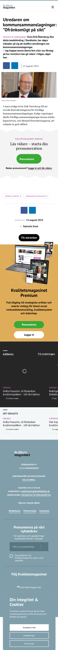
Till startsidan (29, 237)
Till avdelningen (46, 354)
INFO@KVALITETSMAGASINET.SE (36, 495)
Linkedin (29, 580)
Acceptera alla (29, 627)
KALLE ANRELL (29, 480)
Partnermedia (29, 510)
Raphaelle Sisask (30, 226)
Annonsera (44, 510)
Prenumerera (27, 159)
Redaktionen (15, 510)
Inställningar (29, 635)
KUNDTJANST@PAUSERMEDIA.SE (35, 491)
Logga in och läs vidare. (40, 168)
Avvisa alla (29, 643)
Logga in (29, 334)
